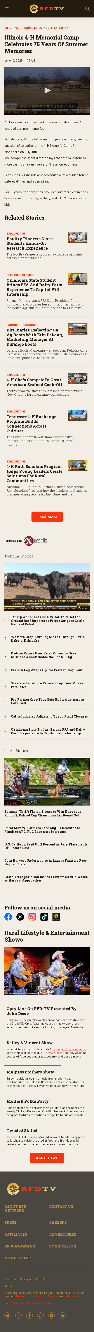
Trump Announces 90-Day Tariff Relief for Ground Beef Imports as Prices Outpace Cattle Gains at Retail (47, 620)
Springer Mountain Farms (69, 1049)
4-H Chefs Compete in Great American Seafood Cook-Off (34, 382)
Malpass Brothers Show (30, 1072)
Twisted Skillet (22, 1130)
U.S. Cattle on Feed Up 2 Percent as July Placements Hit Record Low (46, 846)
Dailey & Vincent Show (30, 1042)
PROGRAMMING (19, 1246)
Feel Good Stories (20, 275)
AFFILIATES (15, 1234)
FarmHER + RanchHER (22, 324)
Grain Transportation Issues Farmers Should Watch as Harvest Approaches (46, 879)
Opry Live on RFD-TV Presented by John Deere (42, 1011)
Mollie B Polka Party (28, 1101)
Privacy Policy (25, 1296)
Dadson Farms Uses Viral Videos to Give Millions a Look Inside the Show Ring (43, 655)
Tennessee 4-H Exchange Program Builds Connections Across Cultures (31, 423)
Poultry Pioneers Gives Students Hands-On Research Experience (29, 243)
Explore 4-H (63, 27)
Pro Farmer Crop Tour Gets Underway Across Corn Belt (47, 701)
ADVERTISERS (62, 1234)
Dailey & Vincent (53, 1052)
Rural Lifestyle (36, 27)
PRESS (10, 1222)
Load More (47, 517)
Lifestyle (11, 27)
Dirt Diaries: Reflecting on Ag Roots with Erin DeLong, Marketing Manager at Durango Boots (35, 337)
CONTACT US (61, 1206)
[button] (47, 90)
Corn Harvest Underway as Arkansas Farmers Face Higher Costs (45, 862)
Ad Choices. (73, 1296)
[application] (47, 91)
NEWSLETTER (17, 1258)
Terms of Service (47, 1296)
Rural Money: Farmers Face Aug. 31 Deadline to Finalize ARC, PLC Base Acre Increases (42, 830)
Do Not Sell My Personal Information (27, 1303)
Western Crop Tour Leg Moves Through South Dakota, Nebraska (48, 639)
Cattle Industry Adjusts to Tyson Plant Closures (49, 716)
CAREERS (58, 1222)
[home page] (47, 8)
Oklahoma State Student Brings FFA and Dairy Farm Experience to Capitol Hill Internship (34, 287)
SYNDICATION (62, 1246)
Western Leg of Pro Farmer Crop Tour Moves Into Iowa (47, 685)
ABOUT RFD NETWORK (15, 1208)
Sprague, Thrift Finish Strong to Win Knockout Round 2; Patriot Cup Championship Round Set (42, 813)
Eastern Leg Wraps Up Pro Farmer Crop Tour (47, 670)
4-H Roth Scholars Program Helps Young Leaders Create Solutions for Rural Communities (34, 473)
